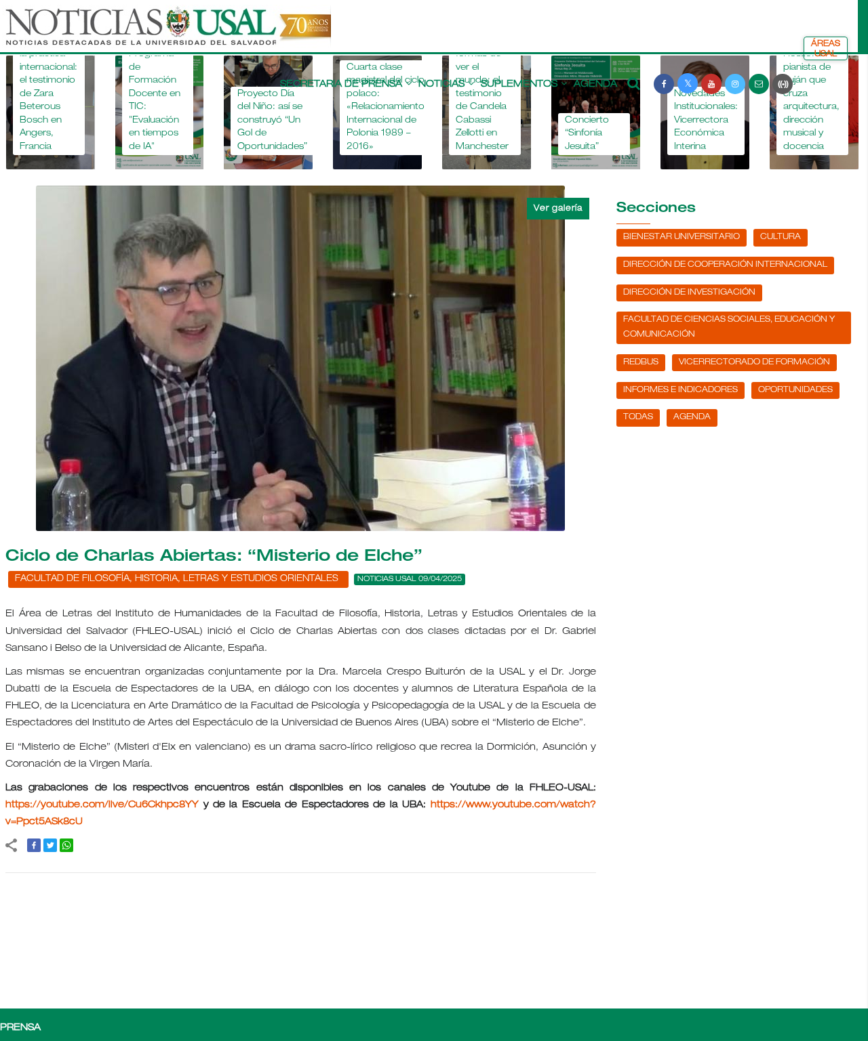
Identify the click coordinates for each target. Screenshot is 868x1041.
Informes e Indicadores (680, 390)
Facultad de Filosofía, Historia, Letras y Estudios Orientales (176, 579)
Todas (638, 417)
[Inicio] (166, 32)
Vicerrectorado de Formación (754, 362)
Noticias (441, 84)
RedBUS (640, 362)
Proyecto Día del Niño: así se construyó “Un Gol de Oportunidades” (272, 121)
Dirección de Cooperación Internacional (725, 265)
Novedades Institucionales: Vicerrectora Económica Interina (706, 121)
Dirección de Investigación (689, 293)
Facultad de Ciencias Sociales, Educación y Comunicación (729, 327)
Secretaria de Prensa (341, 84)
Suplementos (519, 84)
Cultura (780, 237)
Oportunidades (795, 390)
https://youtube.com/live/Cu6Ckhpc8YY (102, 805)
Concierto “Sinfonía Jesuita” (587, 134)
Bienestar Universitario (681, 237)
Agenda (595, 84)
